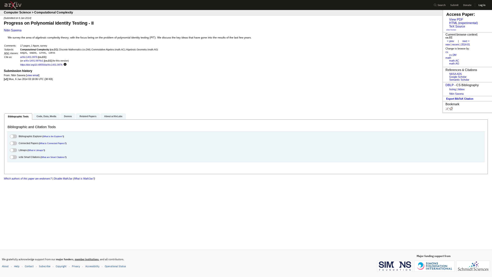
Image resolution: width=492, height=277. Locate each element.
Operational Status (115, 266)
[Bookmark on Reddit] (451, 109)
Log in (482, 5)
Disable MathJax (63, 178)
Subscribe (44, 266)
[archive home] (13, 5)
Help (16, 266)
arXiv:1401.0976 (28, 57)
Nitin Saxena (13, 30)
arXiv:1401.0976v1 (33, 60)
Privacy (76, 266)
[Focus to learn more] (64, 64)
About (5, 266)
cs (446, 52)
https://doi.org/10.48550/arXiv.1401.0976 (41, 64)
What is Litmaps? (36, 150)
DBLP (449, 85)
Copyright (61, 266)
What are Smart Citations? (53, 157)
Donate (467, 5)
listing (452, 89)
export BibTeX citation (459, 98)
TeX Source (457, 26)
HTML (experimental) (463, 23)
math (448, 57)
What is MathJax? (84, 178)
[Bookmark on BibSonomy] (447, 109)
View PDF (456, 19)
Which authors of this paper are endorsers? (28, 178)
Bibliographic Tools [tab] (18, 116)
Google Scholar (457, 76)
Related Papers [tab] (88, 116)
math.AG (454, 63)
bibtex (461, 89)
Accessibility (92, 266)
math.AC (454, 60)
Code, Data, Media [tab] (46, 116)
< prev (450, 41)
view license (451, 30)
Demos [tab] (68, 116)
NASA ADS (455, 74)
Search (442, 5)
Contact (29, 266)
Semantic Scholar (459, 79)
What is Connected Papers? (53, 143)
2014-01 (465, 44)
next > (466, 41)
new (447, 44)
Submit (454, 5)
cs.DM (452, 54)
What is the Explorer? (53, 136)
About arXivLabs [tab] (113, 116)
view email (33, 75)
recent (455, 44)
